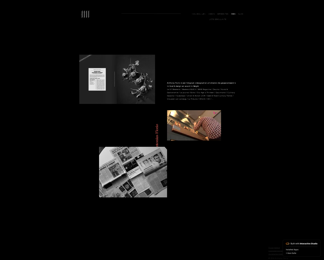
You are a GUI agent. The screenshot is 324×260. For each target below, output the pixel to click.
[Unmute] (177, 136)
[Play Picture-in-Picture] (211, 136)
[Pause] (171, 136)
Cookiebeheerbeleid (277, 251)
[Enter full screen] (216, 136)
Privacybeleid (274, 248)
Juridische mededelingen (279, 254)
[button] (218, 19)
